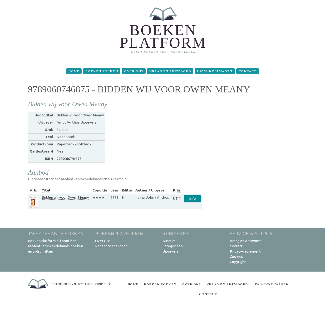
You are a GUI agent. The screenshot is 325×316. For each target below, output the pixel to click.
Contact (247, 71)
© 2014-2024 (85, 284)
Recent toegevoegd (111, 246)
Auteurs (168, 241)
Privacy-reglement (245, 251)
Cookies (236, 256)
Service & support (253, 233)
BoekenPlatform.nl (120, 233)
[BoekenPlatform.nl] (162, 32)
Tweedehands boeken (56, 233)
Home (74, 71)
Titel (46, 190)
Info (192, 198)
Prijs (177, 190)
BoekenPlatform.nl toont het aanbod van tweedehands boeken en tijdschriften (55, 246)
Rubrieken (175, 233)
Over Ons (133, 71)
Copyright (238, 262)
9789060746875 (69, 159)
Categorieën (172, 246)
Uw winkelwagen (214, 71)
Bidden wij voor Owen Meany (65, 197)
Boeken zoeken (101, 71)
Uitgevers (170, 251)
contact (100, 284)
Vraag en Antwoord (170, 71)
